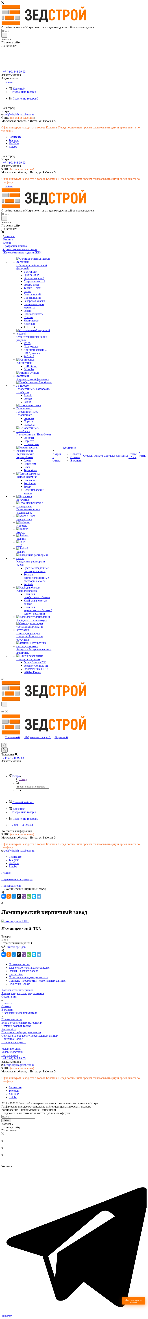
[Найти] (4, 35)
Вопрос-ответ (9, 1055)
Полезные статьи (11, 1019)
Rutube (13, 146)
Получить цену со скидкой (133, 1301)
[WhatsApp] (29, 896)
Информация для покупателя (19, 1012)
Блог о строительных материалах (21, 1022)
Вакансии (7, 1009)
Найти (6, 1120)
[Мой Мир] (14, 896)
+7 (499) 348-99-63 (14, 71)
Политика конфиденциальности (21, 1032)
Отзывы (6, 1006)
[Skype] (34, 896)
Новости (6, 1003)
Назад (23, 779)
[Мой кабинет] (3, 708)
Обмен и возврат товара (16, 1025)
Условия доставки (12, 1051)
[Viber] (24, 896)
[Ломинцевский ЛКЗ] (15, 921)
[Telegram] (39, 896)
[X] (19, 896)
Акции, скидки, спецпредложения (22, 993)
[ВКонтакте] (3, 896)
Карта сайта (8, 1029)
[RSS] (2, 903)
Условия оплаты (11, 1048)
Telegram (14, 140)
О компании (9, 996)
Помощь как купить (13, 1042)
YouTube (14, 143)
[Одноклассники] (8, 896)
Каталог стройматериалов (17, 990)
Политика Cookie (12, 1038)
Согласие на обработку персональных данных (29, 1035)
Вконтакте (15, 136)
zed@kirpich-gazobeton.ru (19, 114)
